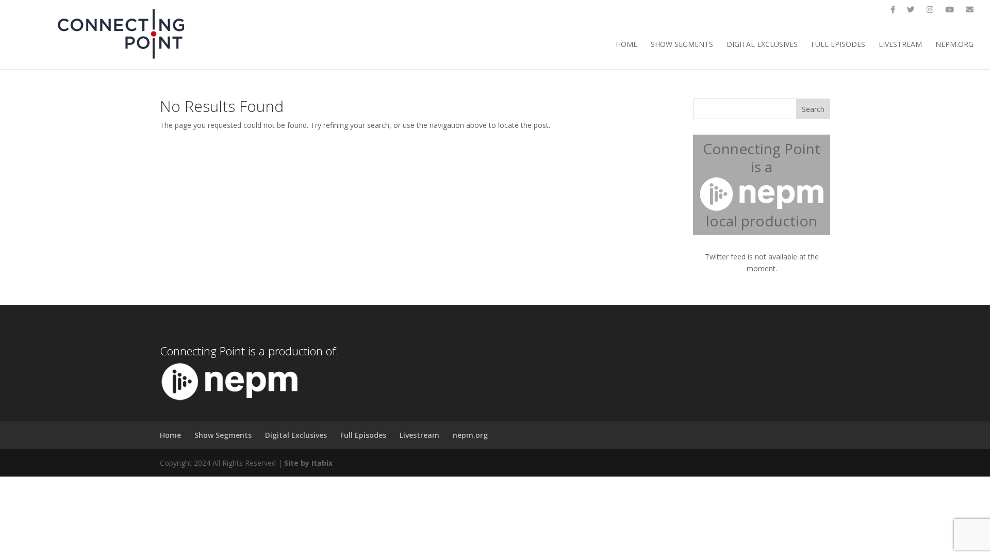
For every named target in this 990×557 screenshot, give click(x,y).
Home (626, 45)
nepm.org (954, 45)
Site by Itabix (308, 463)
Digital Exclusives (762, 45)
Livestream (900, 45)
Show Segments (682, 45)
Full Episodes (838, 45)
